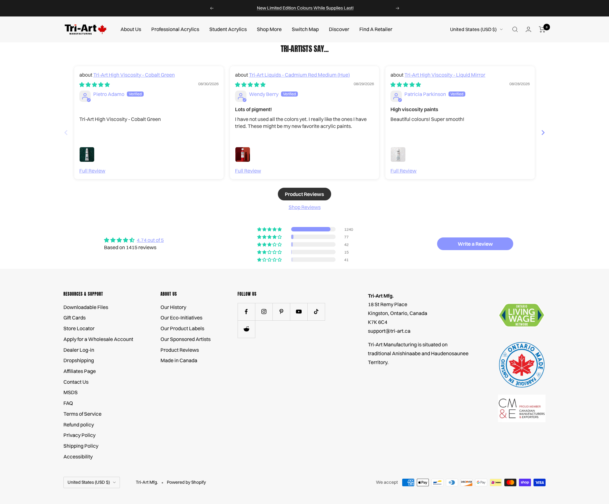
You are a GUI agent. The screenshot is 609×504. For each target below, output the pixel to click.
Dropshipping (78, 360)
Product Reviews (179, 350)
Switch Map (305, 29)
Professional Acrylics (175, 29)
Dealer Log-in (78, 350)
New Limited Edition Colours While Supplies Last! (305, 8)
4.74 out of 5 (150, 240)
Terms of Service (82, 414)
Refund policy (78, 424)
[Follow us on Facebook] (246, 311)
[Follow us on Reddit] (246, 329)
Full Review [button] (92, 170)
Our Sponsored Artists (185, 339)
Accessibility (78, 456)
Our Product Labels (182, 328)
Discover (339, 29)
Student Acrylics (228, 29)
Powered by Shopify (186, 482)
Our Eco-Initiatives (181, 317)
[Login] (528, 29)
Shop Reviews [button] (305, 207)
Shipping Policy (80, 446)
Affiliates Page (79, 371)
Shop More (269, 29)
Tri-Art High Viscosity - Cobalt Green (134, 75)
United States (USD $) (473, 29)
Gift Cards (74, 317)
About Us (131, 29)
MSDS (70, 392)
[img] (94, 84)
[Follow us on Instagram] (263, 311)
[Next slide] (543, 132)
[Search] (515, 29)
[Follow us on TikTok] (316, 311)
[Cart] (542, 29)
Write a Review (475, 244)
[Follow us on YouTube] (298, 311)
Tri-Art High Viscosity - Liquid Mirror (444, 75)
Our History (173, 307)
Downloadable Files (85, 307)
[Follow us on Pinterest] (281, 311)
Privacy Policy (79, 435)
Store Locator (79, 328)
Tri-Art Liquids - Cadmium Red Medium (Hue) (299, 75)
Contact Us (75, 382)
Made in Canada (178, 360)
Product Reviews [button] (304, 194)
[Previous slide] (66, 132)
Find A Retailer (375, 29)
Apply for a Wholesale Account (98, 339)
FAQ (68, 403)
